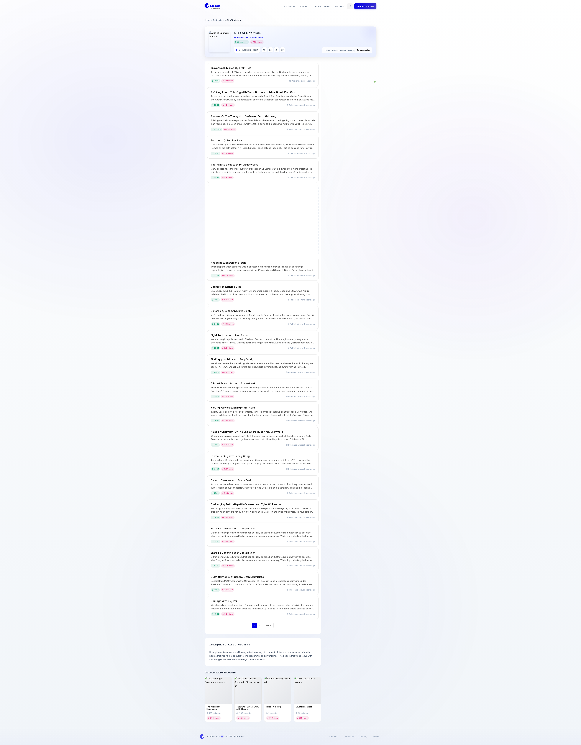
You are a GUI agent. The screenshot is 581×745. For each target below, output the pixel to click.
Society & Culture (243, 37)
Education (258, 37)
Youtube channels (321, 6)
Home (207, 20)
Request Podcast (365, 6)
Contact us (349, 736)
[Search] (350, 6)
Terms (376, 736)
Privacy (363, 736)
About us (339, 6)
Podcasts (304, 6)
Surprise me (289, 6)
